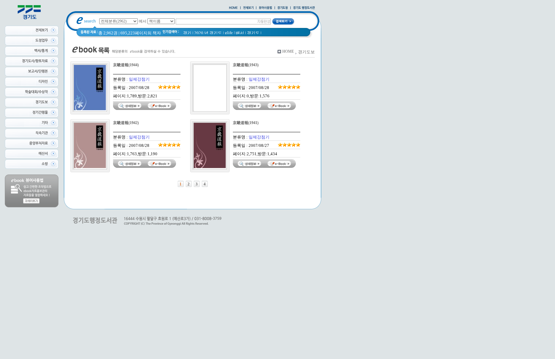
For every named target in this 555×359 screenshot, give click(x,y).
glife (229, 32)
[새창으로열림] (283, 8)
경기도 (253, 33)
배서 (240, 33)
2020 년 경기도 (208, 33)
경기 (187, 33)
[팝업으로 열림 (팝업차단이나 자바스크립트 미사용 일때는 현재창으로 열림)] (265, 8)
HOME (288, 51)
